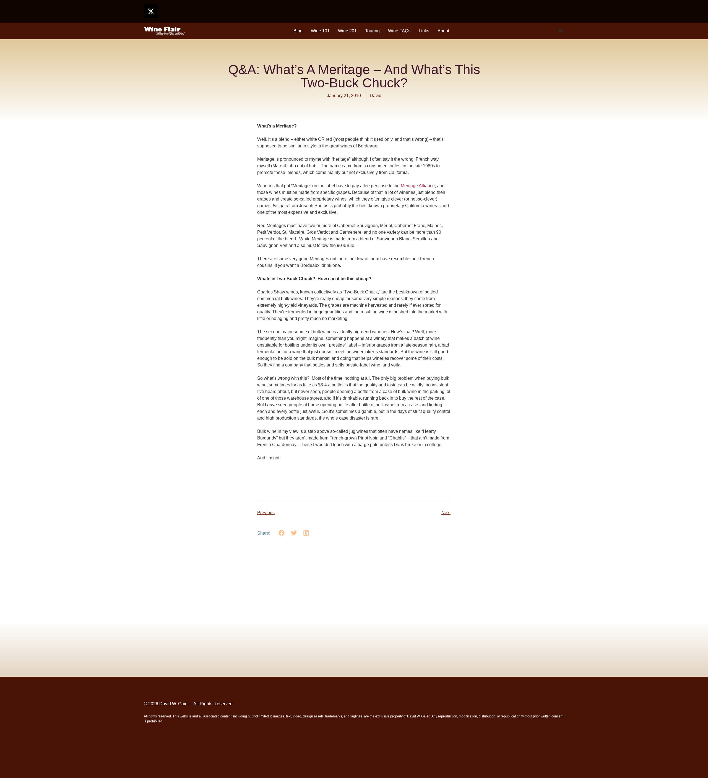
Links (424, 30)
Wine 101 (320, 30)
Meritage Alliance (418, 185)
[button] (560, 31)
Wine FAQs (399, 30)
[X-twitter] (151, 11)
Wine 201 (347, 30)
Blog (298, 30)
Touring (372, 30)
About (443, 30)
